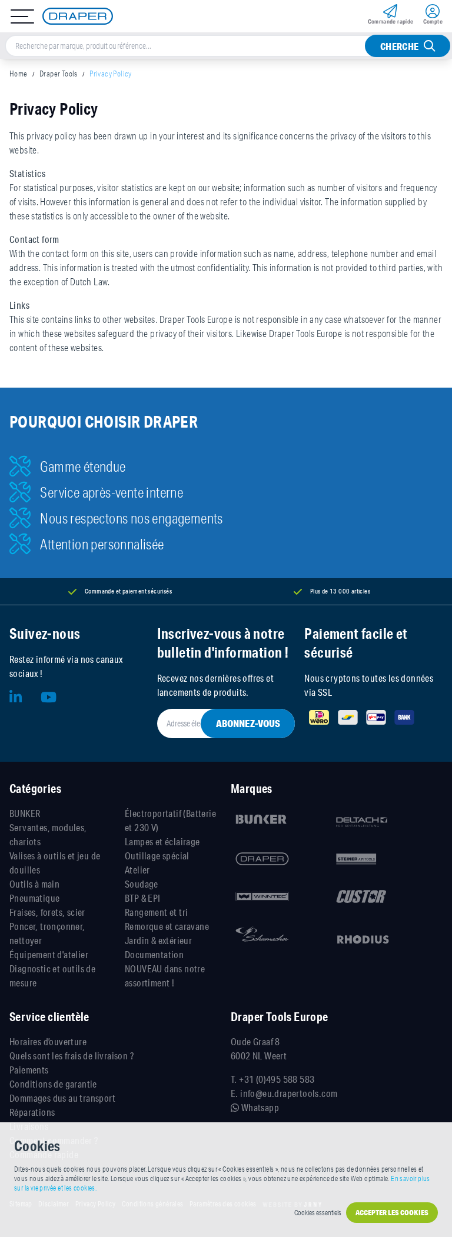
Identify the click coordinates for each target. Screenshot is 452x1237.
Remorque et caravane (167, 926)
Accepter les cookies (391, 1213)
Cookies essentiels (317, 1213)
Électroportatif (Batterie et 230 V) (170, 820)
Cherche (399, 46)
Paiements (29, 1069)
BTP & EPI (143, 898)
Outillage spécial (157, 855)
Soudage (141, 884)
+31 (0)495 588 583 (276, 1079)
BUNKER (24, 813)
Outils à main (34, 884)
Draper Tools (58, 73)
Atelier (137, 869)
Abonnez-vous (248, 723)
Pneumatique (34, 898)
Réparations (32, 1112)
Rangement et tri (156, 912)
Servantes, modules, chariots (48, 834)
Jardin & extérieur (158, 940)
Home (18, 73)
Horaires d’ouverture (48, 1041)
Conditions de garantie (53, 1084)
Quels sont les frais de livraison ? (71, 1055)
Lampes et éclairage (162, 841)
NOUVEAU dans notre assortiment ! (165, 975)
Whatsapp (259, 1107)
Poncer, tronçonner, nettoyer (47, 933)
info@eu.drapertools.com (288, 1093)
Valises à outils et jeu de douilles (54, 862)
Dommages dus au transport (62, 1098)
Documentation (154, 954)
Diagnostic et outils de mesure (52, 975)
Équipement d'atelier (48, 954)
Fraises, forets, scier (47, 912)
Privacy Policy (110, 73)
